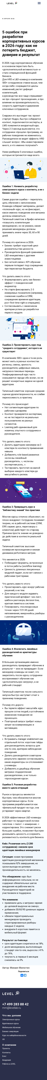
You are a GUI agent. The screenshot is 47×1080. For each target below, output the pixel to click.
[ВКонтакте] (22, 975)
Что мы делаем (11, 1015)
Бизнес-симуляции (10, 1031)
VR (3, 1039)
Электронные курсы (11, 1019)
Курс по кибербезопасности (14, 1035)
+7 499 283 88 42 (15, 1004)
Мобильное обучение (11, 1027)
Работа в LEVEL (9, 1064)
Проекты (6, 1048)
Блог (4, 1056)
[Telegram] (25, 975)
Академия (6, 1060)
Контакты (6, 1052)
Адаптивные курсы (10, 1023)
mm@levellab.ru (11, 1007)
